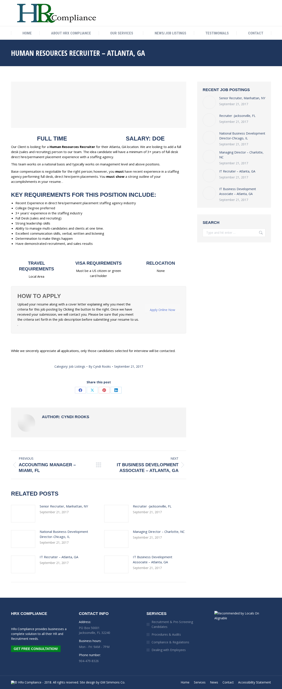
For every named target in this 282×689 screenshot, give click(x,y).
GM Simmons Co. (112, 682)
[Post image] (23, 513)
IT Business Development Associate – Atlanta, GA (152, 559)
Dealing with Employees (169, 650)
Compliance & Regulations (170, 642)
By (100, 366)
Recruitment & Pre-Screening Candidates (172, 624)
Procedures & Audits (166, 634)
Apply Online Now (162, 310)
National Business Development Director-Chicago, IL (64, 534)
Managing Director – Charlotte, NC (159, 531)
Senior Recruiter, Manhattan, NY (64, 506)
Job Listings (77, 366)
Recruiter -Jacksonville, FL (152, 506)
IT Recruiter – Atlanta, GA (59, 557)
